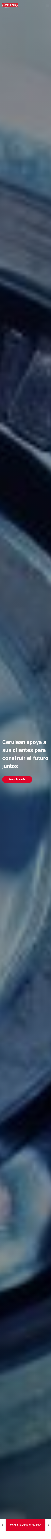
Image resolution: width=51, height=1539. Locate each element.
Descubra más (17, 779)
